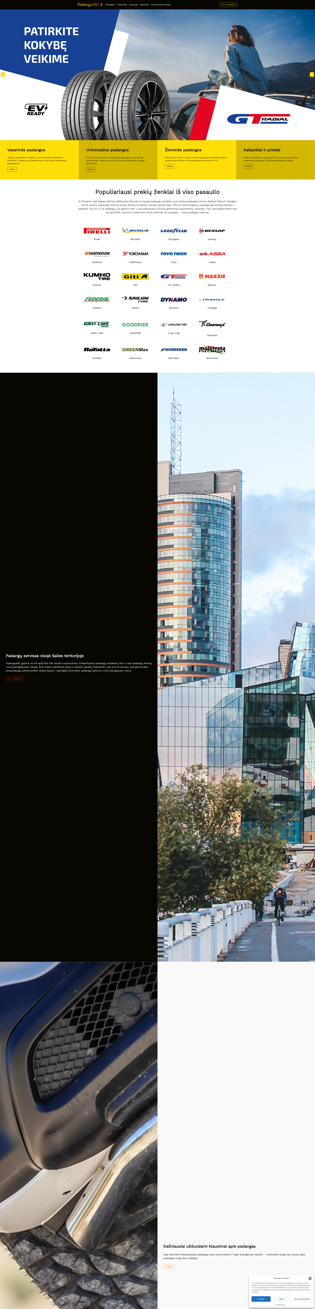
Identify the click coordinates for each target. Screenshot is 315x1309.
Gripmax (212, 335)
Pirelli (97, 239)
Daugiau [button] (169, 1266)
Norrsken (173, 358)
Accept (261, 1299)
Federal (97, 307)
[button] (310, 1278)
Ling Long (174, 332)
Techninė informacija (161, 4)
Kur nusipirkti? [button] (228, 4)
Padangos (109, 4)
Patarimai (144, 4)
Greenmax (135, 358)
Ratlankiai (122, 4)
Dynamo (174, 307)
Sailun (135, 307)
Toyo (174, 262)
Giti (135, 285)
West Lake (97, 332)
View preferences (302, 1299)
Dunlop (212, 239)
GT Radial (173, 285)
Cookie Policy (280, 1304)
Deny (281, 1299)
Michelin (135, 239)
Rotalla (97, 358)
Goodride (135, 332)
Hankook (97, 262)
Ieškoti (12, 169)
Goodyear (173, 239)
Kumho (97, 285)
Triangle (212, 307)
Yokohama (135, 262)
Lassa (212, 262)
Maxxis (212, 285)
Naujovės (133, 4)
